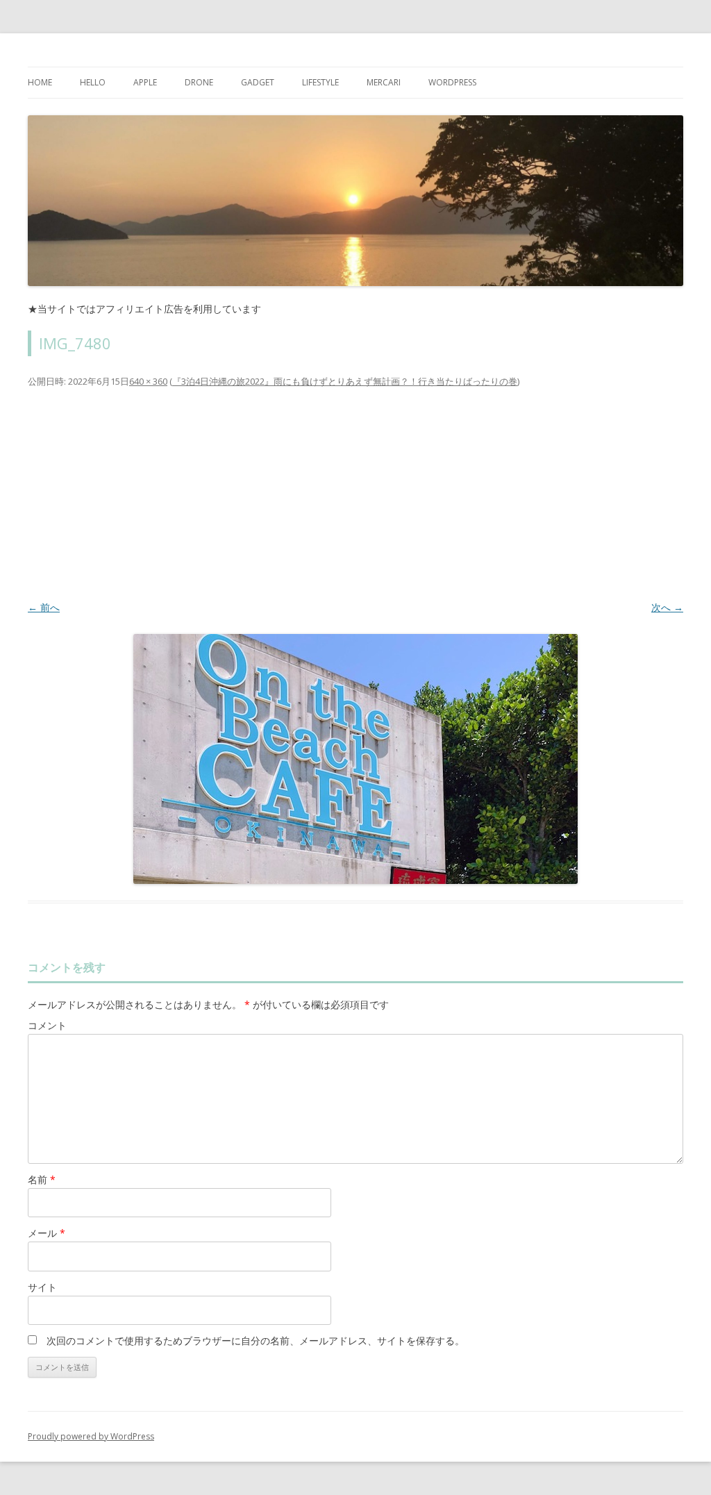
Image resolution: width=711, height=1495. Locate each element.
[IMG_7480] (355, 759)
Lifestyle (320, 82)
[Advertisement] (355, 493)
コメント (47, 1025)
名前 (42, 1179)
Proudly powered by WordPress (91, 1436)
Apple (145, 82)
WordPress (452, 82)
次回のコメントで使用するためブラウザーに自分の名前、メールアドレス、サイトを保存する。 (256, 1340)
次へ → (667, 607)
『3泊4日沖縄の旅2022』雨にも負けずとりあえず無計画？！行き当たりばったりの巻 (344, 381)
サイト (42, 1287)
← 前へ (44, 607)
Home (40, 82)
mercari (384, 82)
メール (46, 1232)
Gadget (257, 82)
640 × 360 (148, 381)
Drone (199, 82)
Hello (93, 82)
